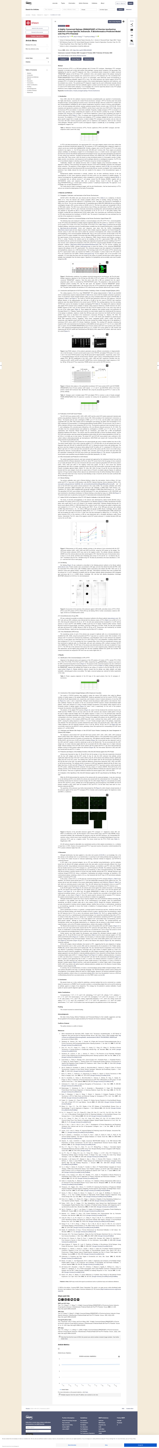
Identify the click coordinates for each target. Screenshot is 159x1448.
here (66, 1339)
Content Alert (129, 1408)
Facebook (119, 1422)
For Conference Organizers (87, 1433)
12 (67, 153)
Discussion (30, 81)
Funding (29, 86)
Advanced (128, 9)
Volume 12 (40, 15)
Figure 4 (101, 501)
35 (114, 891)
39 (107, 931)
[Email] (59, 1300)
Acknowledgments (31, 88)
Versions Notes (89, 59)
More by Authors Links (32, 49)
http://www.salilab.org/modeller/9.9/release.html (84, 244)
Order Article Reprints (114, 21)
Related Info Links (31, 45)
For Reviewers (84, 1422)
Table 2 (110, 293)
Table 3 (101, 665)
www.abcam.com (63, 567)
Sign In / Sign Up (120, 3)
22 (82, 181)
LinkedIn (119, 1420)
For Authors (83, 1420)
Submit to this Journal (37, 28)
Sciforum (101, 1420)
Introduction (30, 75)
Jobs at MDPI (65, 1429)
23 (107, 182)
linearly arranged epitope (80, 90)
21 (118, 177)
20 (116, 177)
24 (109, 203)
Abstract (29, 73)
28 (119, 231)
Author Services (83, 3)
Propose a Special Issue (37, 36)
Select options (30, 1427)
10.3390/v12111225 (55, 15)
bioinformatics (68, 90)
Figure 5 (70, 565)
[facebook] (69, 1300)
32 (113, 493)
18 (108, 166)
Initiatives (94, 3)
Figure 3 (66, 331)
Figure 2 (74, 298)
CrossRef (74, 1045)
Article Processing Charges (69, 1420)
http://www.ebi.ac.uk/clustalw (68, 228)
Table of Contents (31, 70)
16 (117, 155)
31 (77, 439)
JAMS (100, 1433)
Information (72, 3)
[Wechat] (72, 1300)
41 (63, 947)
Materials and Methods (32, 77)
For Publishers (84, 1429)
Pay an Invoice (66, 1422)
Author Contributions (32, 84)
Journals (54, 3)
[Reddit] (75, 1300)
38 (108, 924)
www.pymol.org (85, 246)
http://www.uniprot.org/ (65, 230)
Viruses (34, 15)
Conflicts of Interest (32, 90)
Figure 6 (98, 788)
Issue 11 (46, 15)
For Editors (83, 1425)
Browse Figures (76, 59)
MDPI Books (102, 1422)
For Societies (83, 1431)
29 (88, 233)
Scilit (79, 1045)
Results (29, 79)
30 (100, 244)
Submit (130, 3)
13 (68, 153)
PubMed (68, 1104)
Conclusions (30, 83)
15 (110, 155)
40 (83, 946)
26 (94, 222)
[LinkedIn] (65, 1300)
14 (103, 155)
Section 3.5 (97, 913)
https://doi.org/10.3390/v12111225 (82, 50)
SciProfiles (101, 1429)
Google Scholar (66, 1045)
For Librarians (84, 1427)
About (102, 3)
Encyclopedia (102, 1431)
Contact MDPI (65, 1427)
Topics (63, 3)
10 (84, 148)
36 (119, 898)
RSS (123, 1408)
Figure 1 (105, 224)
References (30, 92)
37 (97, 902)
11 (104, 150)
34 (66, 866)
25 (76, 210)
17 (106, 166)
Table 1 (75, 115)
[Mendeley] (78, 1300)
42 (75, 966)
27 (119, 230)
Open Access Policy (67, 1425)
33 (103, 855)
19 (93, 168)
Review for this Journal (37, 32)
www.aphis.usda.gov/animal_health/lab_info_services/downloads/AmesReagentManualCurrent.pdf (86, 484)
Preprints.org (102, 1425)
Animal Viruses (81, 55)
